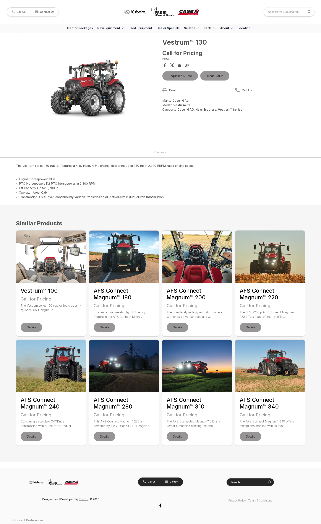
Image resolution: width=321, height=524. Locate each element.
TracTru (83, 499)
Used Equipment (140, 28)
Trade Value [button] (214, 76)
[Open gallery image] (88, 87)
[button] (18, 12)
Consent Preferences (28, 520)
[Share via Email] (179, 65)
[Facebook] (160, 505)
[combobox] (289, 11)
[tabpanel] (88, 88)
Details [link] (31, 327)
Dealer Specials (168, 28)
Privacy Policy (237, 500)
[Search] (269, 482)
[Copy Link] (187, 65)
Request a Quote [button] (180, 76)
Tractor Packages (80, 28)
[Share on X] (172, 65)
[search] (309, 12)
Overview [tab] (160, 152)
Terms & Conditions (260, 500)
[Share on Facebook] (164, 65)
